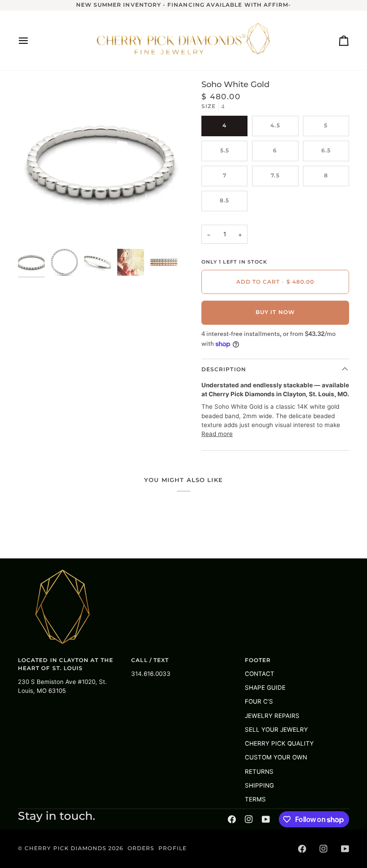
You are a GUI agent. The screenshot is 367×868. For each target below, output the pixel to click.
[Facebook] (232, 819)
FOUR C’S (259, 701)
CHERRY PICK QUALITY (279, 743)
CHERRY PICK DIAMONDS (66, 848)
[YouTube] (266, 819)
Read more (217, 433)
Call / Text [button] (150, 660)
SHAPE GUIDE (265, 687)
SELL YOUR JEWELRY (276, 729)
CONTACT (259, 673)
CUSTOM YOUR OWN (276, 757)
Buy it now (275, 312)
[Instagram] (249, 819)
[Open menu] (31, 40)
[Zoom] (35, 227)
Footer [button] (258, 660)
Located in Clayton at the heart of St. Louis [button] (65, 664)
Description (223, 369)
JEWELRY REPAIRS (272, 715)
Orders (141, 848)
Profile (172, 848)
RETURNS (259, 771)
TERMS (255, 799)
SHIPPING (259, 785)
